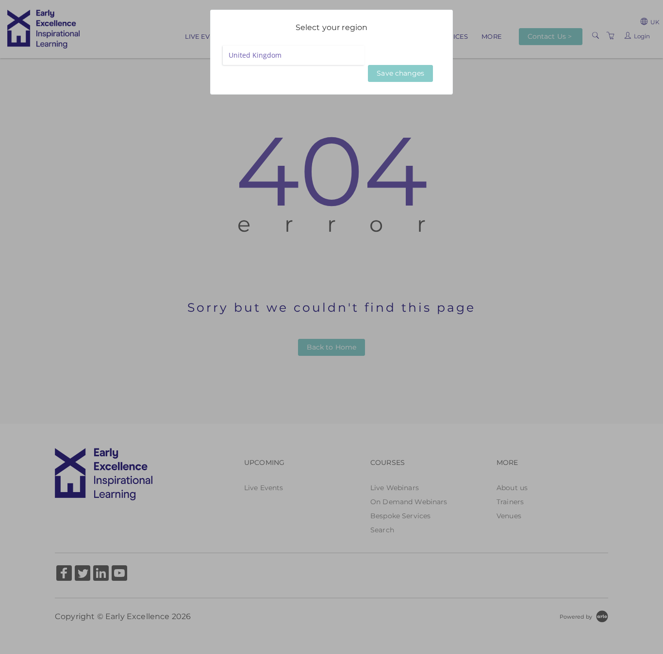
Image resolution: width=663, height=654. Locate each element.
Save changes (400, 73)
